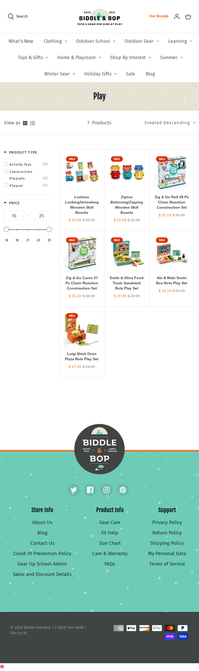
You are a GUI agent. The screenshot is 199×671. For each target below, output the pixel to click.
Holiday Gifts (97, 74)
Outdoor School (93, 41)
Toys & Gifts (30, 57)
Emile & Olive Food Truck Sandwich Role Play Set (127, 283)
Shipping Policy (167, 543)
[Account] (177, 16)
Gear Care (109, 522)
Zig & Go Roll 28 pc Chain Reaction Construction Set (172, 202)
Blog (150, 74)
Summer (168, 57)
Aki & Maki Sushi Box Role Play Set (171, 280)
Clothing (53, 41)
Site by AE (18, 633)
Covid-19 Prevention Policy (42, 553)
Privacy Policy (167, 522)
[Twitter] (74, 490)
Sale (130, 74)
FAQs (109, 564)
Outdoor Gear (139, 41)
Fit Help (109, 533)
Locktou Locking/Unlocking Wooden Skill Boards (82, 205)
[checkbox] (29, 164)
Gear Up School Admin (42, 564)
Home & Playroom (76, 57)
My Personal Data (167, 553)
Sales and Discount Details (42, 574)
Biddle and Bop (99, 449)
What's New (21, 41)
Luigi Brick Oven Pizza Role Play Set (81, 356)
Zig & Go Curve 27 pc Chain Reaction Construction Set (82, 283)
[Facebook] (90, 490)
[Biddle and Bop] (99, 16)
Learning (177, 41)
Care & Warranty (109, 553)
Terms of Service (167, 564)
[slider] (6, 229)
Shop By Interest (128, 57)
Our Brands (159, 16)
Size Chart (110, 543)
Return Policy (167, 533)
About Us (42, 522)
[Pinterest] (123, 490)
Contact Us (42, 543)
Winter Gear (57, 74)
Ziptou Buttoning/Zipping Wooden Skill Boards (126, 205)
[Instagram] (106, 490)
